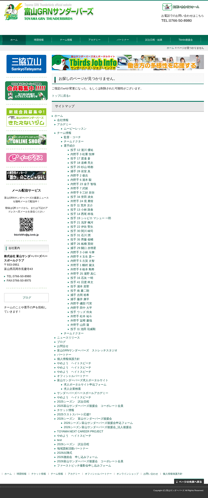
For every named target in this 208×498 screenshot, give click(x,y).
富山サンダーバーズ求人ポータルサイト (82, 380)
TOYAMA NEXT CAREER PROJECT (80, 431)
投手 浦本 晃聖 (79, 286)
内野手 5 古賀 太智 (82, 260)
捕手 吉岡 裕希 (79, 295)
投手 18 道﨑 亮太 (81, 162)
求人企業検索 (72, 388)
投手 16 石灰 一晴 (81, 277)
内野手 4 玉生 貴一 (82, 256)
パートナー (123, 39)
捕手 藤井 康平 (79, 299)
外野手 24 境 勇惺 (81, 201)
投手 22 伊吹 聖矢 (81, 226)
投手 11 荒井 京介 (81, 205)
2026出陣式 (64, 452)
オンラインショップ (128, 473)
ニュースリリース (68, 337)
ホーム (14, 39)
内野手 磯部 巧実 (81, 303)
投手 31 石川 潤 (80, 235)
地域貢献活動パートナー (72, 448)
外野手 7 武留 (79, 188)
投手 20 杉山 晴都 (81, 167)
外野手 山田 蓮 (79, 324)
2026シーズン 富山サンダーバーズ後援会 (84, 418)
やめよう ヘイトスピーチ (74, 363)
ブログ (61, 341)
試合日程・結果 (153, 39)
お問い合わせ (150, 473)
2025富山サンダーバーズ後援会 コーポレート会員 (90, 405)
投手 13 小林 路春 (81, 209)
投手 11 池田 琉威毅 (83, 329)
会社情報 (62, 120)
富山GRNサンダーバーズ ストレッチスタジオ (87, 350)
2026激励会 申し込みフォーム (77, 457)
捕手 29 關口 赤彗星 (83, 248)
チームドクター (74, 141)
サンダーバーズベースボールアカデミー (82, 393)
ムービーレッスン (75, 128)
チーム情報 (64, 132)
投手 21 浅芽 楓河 (81, 222)
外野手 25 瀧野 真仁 (83, 273)
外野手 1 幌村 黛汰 (82, 265)
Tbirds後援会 (186, 39)
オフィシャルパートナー (72, 376)
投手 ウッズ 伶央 (81, 312)
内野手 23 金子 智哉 (83, 184)
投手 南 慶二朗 (79, 290)
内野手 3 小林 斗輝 (82, 252)
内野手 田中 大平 (81, 307)
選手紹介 (69, 145)
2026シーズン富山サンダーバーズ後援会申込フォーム (98, 422)
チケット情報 (65, 410)
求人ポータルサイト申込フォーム (85, 384)
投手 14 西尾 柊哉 (81, 213)
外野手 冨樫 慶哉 (81, 320)
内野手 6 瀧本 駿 (81, 179)
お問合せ (62, 346)
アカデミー (94, 39)
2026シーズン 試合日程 (73, 444)
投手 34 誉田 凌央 (81, 196)
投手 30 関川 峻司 (81, 231)
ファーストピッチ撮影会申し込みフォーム (84, 465)
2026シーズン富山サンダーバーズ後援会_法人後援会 (98, 427)
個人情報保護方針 (68, 359)
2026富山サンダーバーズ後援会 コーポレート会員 (90, 461)
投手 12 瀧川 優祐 (81, 150)
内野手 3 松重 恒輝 (82, 154)
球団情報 (39, 39)
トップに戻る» (61, 95)
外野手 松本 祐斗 (81, 316)
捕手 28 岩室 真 (80, 171)
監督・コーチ (72, 137)
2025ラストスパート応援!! (74, 414)
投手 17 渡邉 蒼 (80, 158)
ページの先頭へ (189, 481)
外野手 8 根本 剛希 (82, 269)
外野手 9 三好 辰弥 (82, 192)
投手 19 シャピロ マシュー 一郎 (90, 218)
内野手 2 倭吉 (79, 175)
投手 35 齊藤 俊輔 (81, 239)
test (59, 440)
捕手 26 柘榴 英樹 (81, 243)
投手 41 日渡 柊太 (81, 282)
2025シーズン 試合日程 (73, 401)
